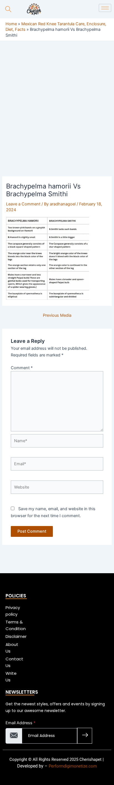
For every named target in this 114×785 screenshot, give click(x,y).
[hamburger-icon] (105, 8)
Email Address (20, 722)
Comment (22, 367)
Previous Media (57, 315)
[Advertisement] (57, 117)
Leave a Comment (23, 204)
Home (11, 23)
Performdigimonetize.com (73, 766)
